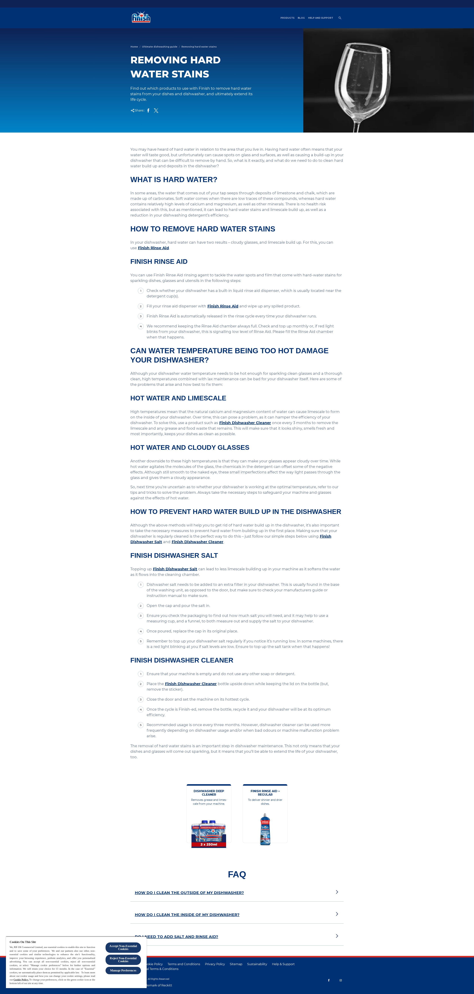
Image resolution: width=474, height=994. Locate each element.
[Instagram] (341, 980)
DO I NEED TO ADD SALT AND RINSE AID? (176, 936)
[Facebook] (329, 980)
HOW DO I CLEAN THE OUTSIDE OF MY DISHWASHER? (189, 892)
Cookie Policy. (21, 979)
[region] (76, 962)
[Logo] (140, 18)
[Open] (340, 18)
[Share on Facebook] (148, 110)
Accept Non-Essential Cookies (123, 947)
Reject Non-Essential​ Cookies (123, 960)
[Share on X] (156, 110)
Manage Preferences (123, 970)
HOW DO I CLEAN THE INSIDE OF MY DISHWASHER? (187, 914)
